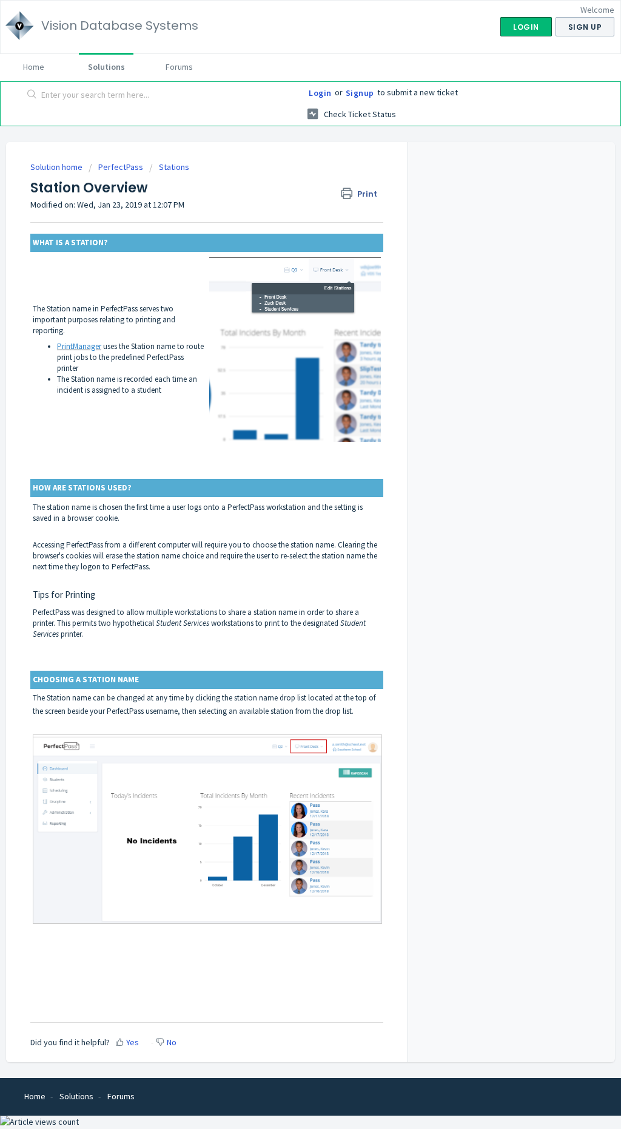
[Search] (32, 95)
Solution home (57, 166)
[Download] (288, 414)
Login (320, 92)
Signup (360, 92)
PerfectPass (120, 166)
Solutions (106, 66)
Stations (174, 166)
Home (33, 66)
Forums (179, 66)
